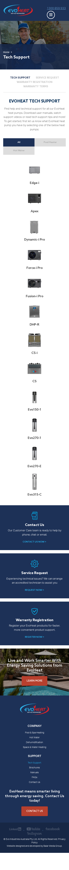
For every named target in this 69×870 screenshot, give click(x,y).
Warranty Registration (34, 82)
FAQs (34, 777)
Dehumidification (34, 742)
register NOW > (34, 637)
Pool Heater (50, 142)
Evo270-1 (34, 438)
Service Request (47, 77)
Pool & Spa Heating (34, 733)
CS (34, 381)
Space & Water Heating (34, 747)
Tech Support (20, 77)
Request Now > (34, 590)
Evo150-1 (34, 410)
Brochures (34, 768)
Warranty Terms (35, 86)
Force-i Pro (34, 268)
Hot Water (19, 150)
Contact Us (34, 782)
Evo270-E (34, 466)
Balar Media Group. (52, 846)
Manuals (34, 773)
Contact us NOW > (34, 542)
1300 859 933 (56, 8)
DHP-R (34, 325)
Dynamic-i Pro (34, 240)
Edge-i (34, 183)
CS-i (34, 353)
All (18, 142)
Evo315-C (35, 495)
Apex (34, 211)
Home (6, 52)
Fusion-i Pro (34, 296)
